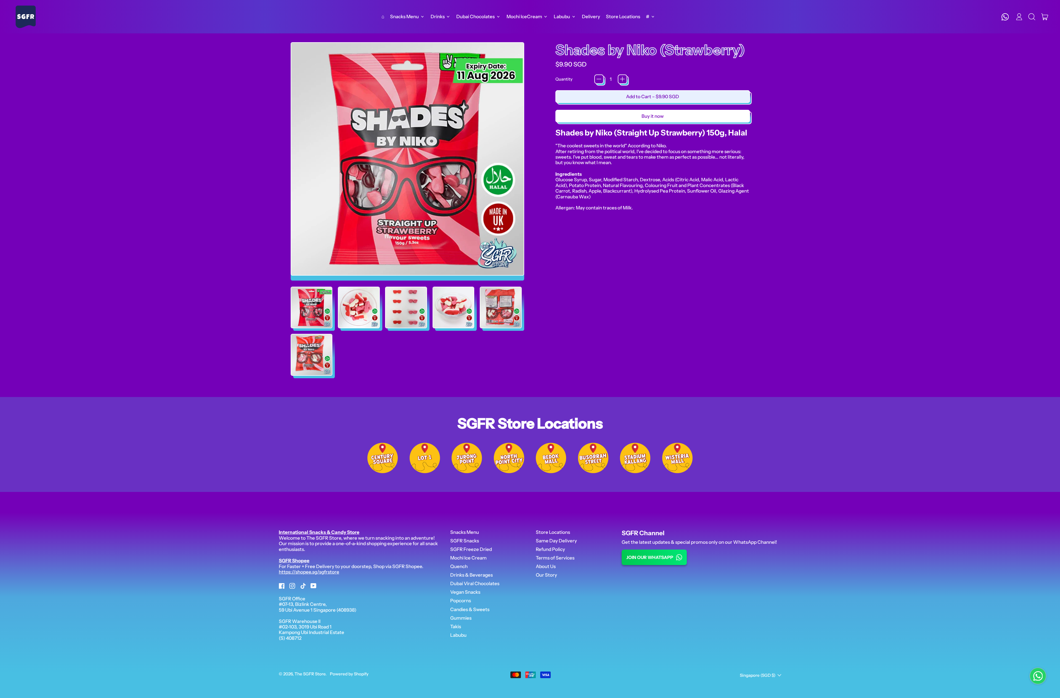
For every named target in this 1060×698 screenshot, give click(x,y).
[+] (622, 79)
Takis (455, 626)
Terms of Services (555, 558)
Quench (459, 566)
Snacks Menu (464, 532)
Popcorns (460, 600)
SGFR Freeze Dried (471, 549)
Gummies (460, 618)
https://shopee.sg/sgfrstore (309, 572)
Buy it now (653, 116)
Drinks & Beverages (471, 575)
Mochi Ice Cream (468, 558)
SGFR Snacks (464, 541)
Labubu (458, 635)
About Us (546, 566)
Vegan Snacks (465, 592)
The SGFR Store (310, 673)
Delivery (591, 16)
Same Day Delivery (556, 541)
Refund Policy (550, 549)
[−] (599, 79)
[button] (1031, 17)
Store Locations (623, 16)
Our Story (546, 575)
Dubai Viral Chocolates (474, 583)
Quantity (564, 79)
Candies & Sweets (469, 609)
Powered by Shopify (349, 673)
